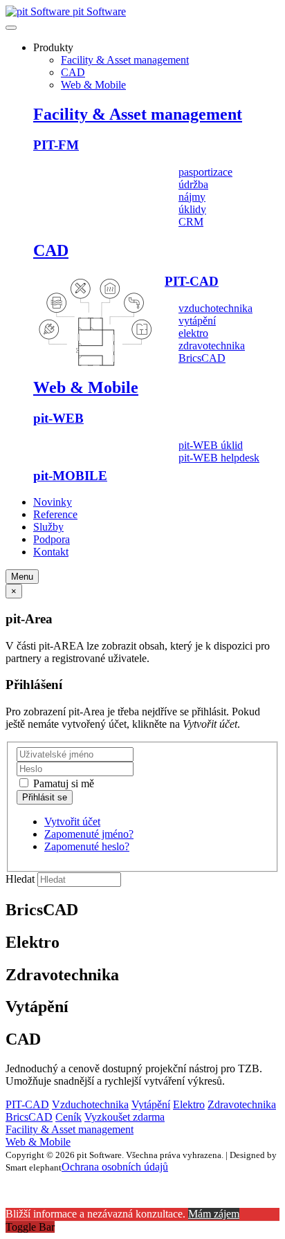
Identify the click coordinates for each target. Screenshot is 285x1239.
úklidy (192, 209)
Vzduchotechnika (90, 1104)
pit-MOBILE (70, 475)
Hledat (20, 879)
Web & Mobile (93, 85)
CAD (73, 72)
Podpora (51, 539)
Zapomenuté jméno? (89, 834)
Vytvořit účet (72, 821)
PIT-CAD (192, 281)
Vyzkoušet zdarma (124, 1117)
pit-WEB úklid (210, 445)
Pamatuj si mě (62, 783)
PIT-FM (56, 145)
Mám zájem (213, 1214)
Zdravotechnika (242, 1104)
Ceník (68, 1117)
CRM (190, 222)
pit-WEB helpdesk (218, 458)
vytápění (197, 321)
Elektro (189, 1104)
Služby (48, 527)
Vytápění (150, 1104)
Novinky (52, 502)
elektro (193, 333)
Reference (55, 514)
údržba (193, 184)
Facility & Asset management (125, 60)
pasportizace (205, 172)
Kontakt (50, 552)
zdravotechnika (211, 345)
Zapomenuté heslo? (86, 846)
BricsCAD (202, 358)
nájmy (191, 197)
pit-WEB (58, 418)
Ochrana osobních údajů (115, 1167)
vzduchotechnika (215, 308)
